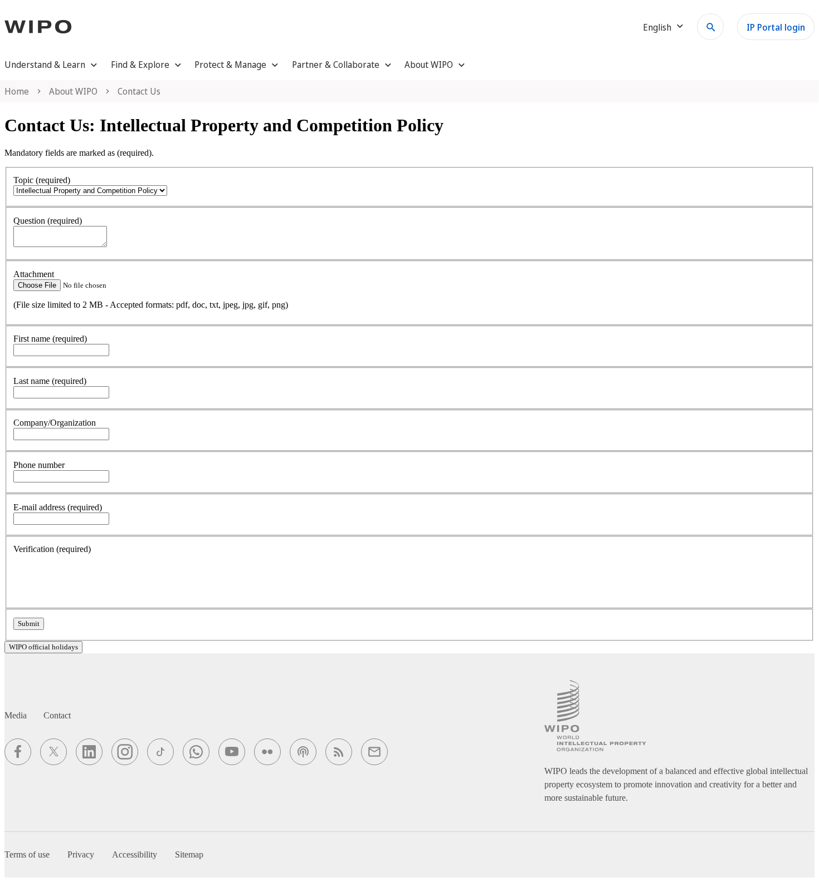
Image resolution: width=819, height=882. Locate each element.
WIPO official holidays (43, 647)
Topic (41, 180)
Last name (49, 381)
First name (50, 338)
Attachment (33, 274)
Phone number (39, 465)
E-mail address (57, 507)
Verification (52, 549)
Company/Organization (54, 422)
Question (47, 220)
